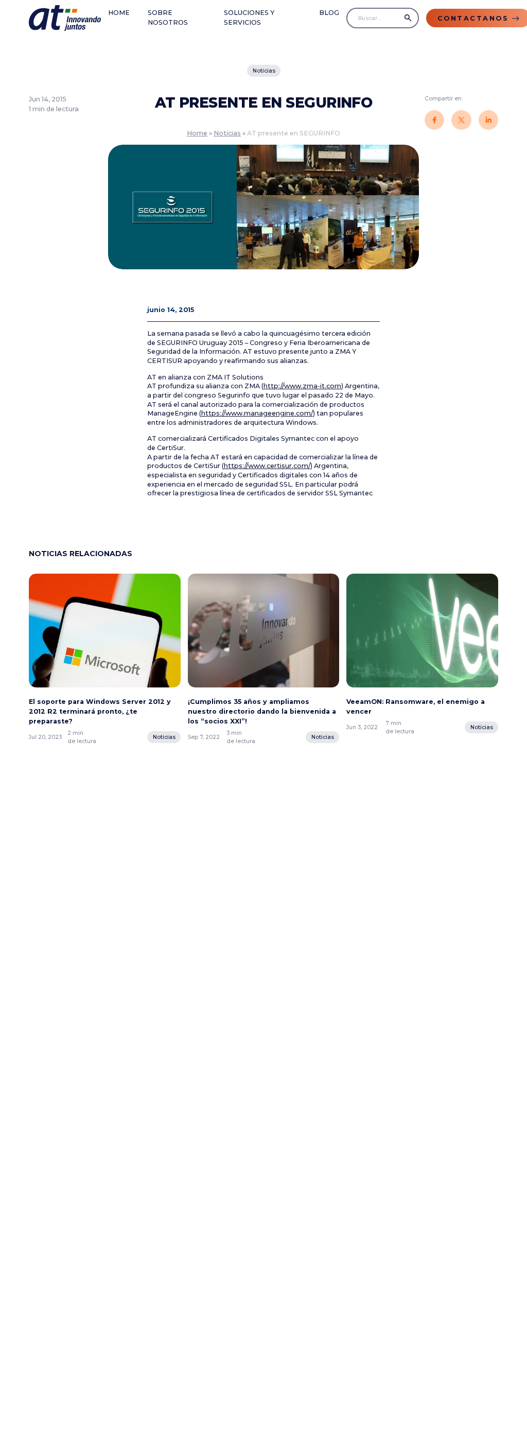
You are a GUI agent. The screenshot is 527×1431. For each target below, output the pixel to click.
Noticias (263, 70)
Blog (329, 12)
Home (119, 12)
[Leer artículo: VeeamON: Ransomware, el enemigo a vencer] (422, 634)
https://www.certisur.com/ (267, 466)
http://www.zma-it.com (302, 386)
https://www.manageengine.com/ (257, 413)
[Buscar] (408, 18)
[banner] (65, 18)
